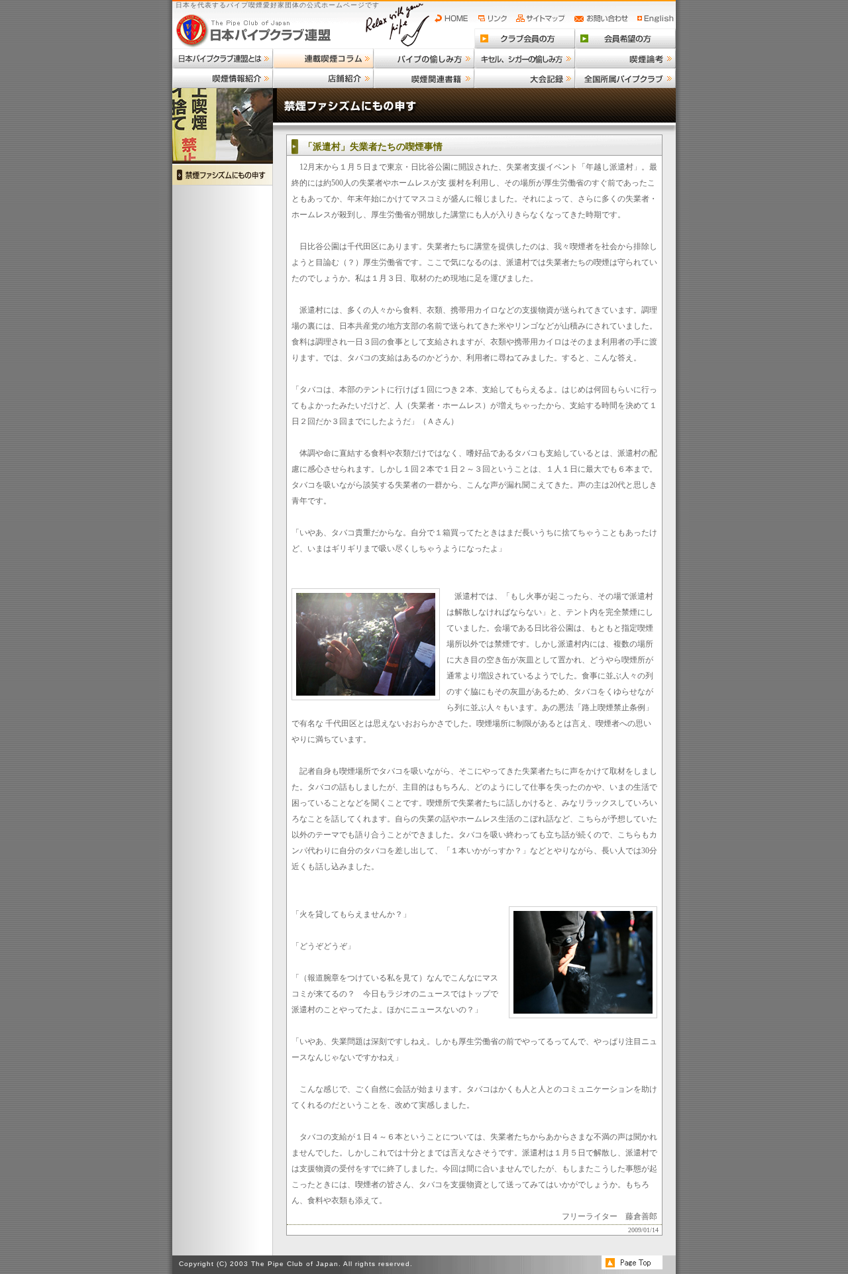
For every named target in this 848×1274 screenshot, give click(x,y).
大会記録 (524, 78)
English (656, 18)
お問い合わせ (603, 18)
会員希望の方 (625, 38)
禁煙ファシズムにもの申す (222, 175)
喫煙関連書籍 (424, 78)
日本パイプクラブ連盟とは (222, 58)
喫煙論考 (625, 58)
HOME (454, 18)
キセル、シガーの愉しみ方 (524, 58)
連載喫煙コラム (323, 58)
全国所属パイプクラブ (625, 78)
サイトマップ (542, 18)
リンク (494, 18)
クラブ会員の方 (524, 38)
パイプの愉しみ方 (424, 58)
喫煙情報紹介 (222, 78)
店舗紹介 (323, 78)
